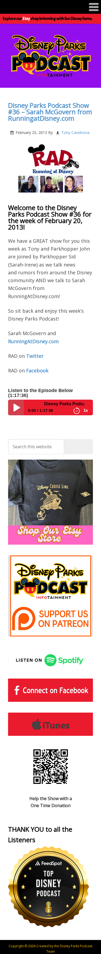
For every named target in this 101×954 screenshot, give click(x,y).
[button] (50, 7)
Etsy (26, 18)
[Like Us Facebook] (50, 690)
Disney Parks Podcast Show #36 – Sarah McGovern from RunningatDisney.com (50, 112)
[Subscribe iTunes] (50, 724)
